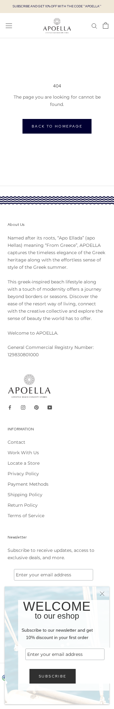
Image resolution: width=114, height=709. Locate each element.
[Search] (94, 25)
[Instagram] (23, 407)
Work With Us (23, 452)
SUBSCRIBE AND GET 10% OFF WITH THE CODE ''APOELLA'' (57, 6)
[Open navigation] (9, 25)
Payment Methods (28, 484)
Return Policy (23, 505)
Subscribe (52, 676)
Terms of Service (26, 515)
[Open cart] (105, 25)
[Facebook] (10, 407)
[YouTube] (50, 407)
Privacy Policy (23, 473)
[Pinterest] (36, 407)
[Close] (102, 593)
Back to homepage (57, 126)
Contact (16, 442)
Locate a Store (24, 463)
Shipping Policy (25, 494)
